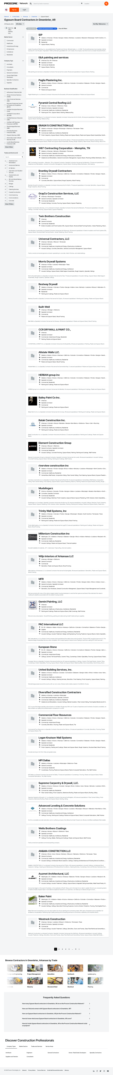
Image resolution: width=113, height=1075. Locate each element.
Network (24, 3)
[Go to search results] (22, 157)
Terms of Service (41, 1070)
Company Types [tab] (11, 1046)
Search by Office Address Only (10, 30)
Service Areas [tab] (49, 1046)
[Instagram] (104, 1071)
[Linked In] (93, 1071)
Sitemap (67, 1070)
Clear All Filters (63, 28)
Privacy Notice (31, 1070)
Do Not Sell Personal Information (55, 1070)
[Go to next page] (79, 949)
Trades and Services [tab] (36, 1046)
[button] (5, 40)
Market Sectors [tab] (23, 1046)
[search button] (106, 4)
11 (75, 949)
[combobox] (93, 3)
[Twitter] (100, 1071)
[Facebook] (97, 1071)
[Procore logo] (10, 4)
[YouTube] (108, 1071)
